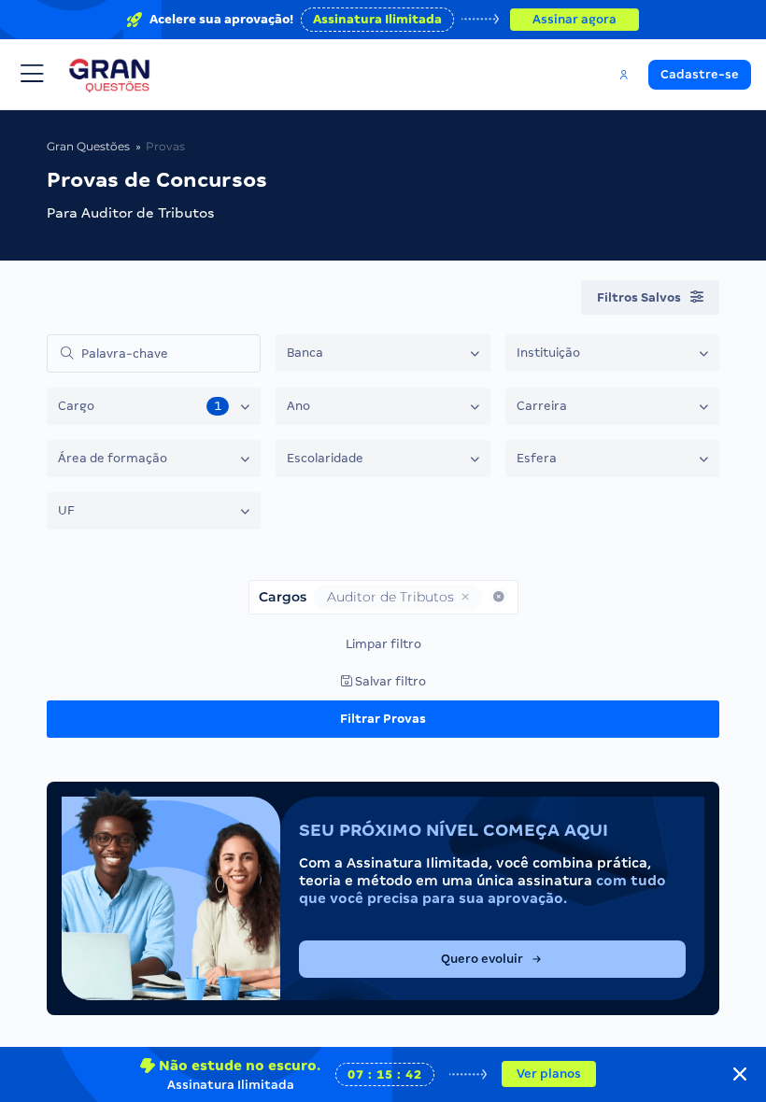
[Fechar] (740, 1074)
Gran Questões (88, 146)
